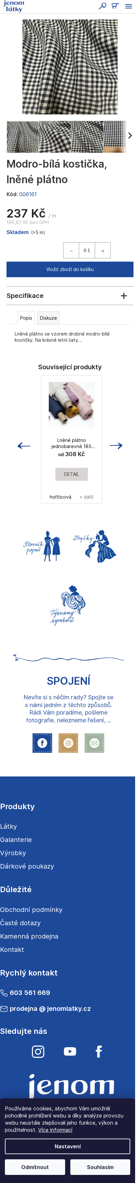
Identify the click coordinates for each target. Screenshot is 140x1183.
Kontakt (12, 949)
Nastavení (68, 1146)
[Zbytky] (96, 545)
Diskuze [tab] (48, 318)
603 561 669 (30, 993)
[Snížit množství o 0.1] (71, 250)
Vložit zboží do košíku (70, 269)
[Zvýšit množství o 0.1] (102, 250)
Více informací (55, 1130)
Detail (71, 474)
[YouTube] (70, 1052)
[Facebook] (99, 1052)
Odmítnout (35, 1167)
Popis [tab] (26, 318)
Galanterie (16, 840)
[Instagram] (38, 1052)
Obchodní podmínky (31, 910)
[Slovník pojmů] (40, 545)
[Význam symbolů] (68, 603)
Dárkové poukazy (27, 866)
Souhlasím (100, 1167)
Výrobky (13, 853)
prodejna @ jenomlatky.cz (50, 1008)
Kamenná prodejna (29, 936)
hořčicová (60, 497)
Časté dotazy (20, 923)
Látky (8, 826)
